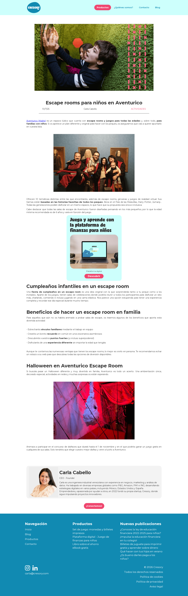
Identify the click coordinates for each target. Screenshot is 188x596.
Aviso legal (156, 586)
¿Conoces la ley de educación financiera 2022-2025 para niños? (140, 531)
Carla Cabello (90, 109)
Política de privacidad (149, 581)
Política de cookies (151, 576)
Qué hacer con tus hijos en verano (141, 551)
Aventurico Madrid (36, 120)
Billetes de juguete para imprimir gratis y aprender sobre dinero (141, 546)
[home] (34, 7)
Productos (103, 7)
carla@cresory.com (37, 573)
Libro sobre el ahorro (86, 544)
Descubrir (94, 276)
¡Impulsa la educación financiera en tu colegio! (140, 538)
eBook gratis (80, 547)
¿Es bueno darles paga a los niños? (137, 557)
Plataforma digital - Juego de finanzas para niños (91, 538)
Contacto (144, 7)
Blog (157, 7)
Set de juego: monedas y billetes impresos (93, 531)
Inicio (28, 529)
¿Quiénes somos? (123, 7)
